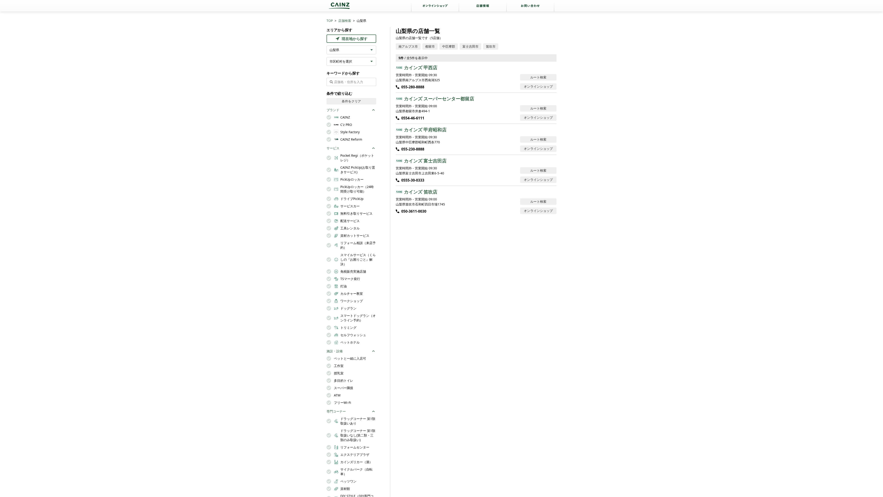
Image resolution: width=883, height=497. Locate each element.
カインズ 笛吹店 (420, 192)
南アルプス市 (408, 46)
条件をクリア (351, 101)
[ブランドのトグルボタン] (373, 110)
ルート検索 (538, 77)
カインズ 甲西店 (420, 67)
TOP (330, 20)
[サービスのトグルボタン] (373, 148)
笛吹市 (491, 46)
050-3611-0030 (413, 211)
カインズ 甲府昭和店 (425, 130)
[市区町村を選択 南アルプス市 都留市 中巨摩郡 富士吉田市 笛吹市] (351, 61)
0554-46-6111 (412, 118)
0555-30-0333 (412, 180)
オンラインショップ (538, 86)
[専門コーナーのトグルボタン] (373, 411)
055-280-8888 (412, 87)
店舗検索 (344, 20)
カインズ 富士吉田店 (425, 161)
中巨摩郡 (448, 46)
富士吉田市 (470, 46)
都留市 (430, 46)
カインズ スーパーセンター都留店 (439, 98)
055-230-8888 (412, 149)
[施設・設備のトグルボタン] (373, 351)
